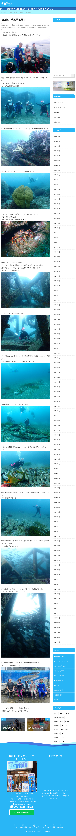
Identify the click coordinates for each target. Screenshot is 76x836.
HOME (4, 12)
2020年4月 (57, 502)
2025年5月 (57, 208)
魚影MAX (56, 112)
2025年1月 (57, 228)
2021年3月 (57, 449)
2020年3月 (57, 507)
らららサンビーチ (59, 737)
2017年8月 (57, 623)
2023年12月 (57, 290)
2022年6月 (57, 377)
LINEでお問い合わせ (22, 812)
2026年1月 (57, 170)
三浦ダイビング (16, 27)
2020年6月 (57, 493)
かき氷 (56, 729)
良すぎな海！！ (58, 122)
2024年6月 (57, 261)
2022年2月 (57, 396)
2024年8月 (57, 252)
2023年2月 (57, 338)
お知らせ (57, 725)
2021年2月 (57, 454)
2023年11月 (57, 295)
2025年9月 (57, 189)
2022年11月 (57, 353)
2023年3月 (57, 334)
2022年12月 (57, 348)
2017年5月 (57, 637)
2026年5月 (57, 151)
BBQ (56, 713)
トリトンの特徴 (59, 675)
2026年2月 (57, 165)
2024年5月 (57, 266)
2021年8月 (57, 425)
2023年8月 (57, 310)
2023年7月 (57, 314)
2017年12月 (57, 603)
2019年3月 (57, 565)
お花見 (65, 725)
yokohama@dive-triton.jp (22, 804)
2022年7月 (57, 372)
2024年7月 (57, 257)
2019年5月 (57, 555)
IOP (68, 713)
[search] (73, 76)
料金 (54, 827)
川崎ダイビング (36, 27)
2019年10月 (57, 531)
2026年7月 (57, 141)
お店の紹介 (60, 827)
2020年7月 (57, 488)
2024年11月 (57, 237)
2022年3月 (57, 391)
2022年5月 (57, 382)
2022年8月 (57, 367)
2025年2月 (57, 223)
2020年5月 (57, 497)
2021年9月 (57, 420)
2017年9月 (57, 618)
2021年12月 (57, 406)
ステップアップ (33, 827)
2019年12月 (57, 521)
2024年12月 (57, 232)
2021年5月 (57, 440)
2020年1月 (57, 517)
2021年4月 (57, 444)
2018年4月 (57, 598)
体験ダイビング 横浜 (26, 27)
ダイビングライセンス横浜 (35, 25)
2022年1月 (57, 401)
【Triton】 (38, 831)
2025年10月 (57, 184)
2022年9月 (57, 362)
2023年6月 (57, 319)
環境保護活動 (59, 690)
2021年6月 (57, 435)
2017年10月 (57, 613)
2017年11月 (57, 608)
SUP (68, 721)
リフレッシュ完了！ (59, 107)
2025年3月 (57, 218)
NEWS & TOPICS (13, 12)
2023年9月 (57, 305)
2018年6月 (57, 589)
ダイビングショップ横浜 (9, 25)
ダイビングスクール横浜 (21, 25)
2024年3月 (57, 276)
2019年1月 (57, 574)
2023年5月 (57, 324)
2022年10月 (57, 358)
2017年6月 (57, 632)
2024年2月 (57, 281)
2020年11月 (57, 468)
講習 (56, 700)
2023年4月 (57, 329)
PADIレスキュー (59, 721)
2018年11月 (57, 584)
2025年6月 (57, 204)
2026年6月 (57, 146)
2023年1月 (57, 343)
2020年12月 (57, 464)
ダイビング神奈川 (7, 27)
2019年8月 (57, 541)
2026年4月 (57, 155)
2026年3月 (57, 160)
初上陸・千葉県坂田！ (25, 12)
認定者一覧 (58, 695)
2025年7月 (57, 199)
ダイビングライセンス (61, 666)
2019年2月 (57, 570)
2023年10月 (57, 300)
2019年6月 (57, 550)
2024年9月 (57, 247)
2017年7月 (57, 627)
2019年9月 (57, 536)
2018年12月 (57, 579)
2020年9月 (57, 478)
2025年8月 (57, 194)
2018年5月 (57, 594)
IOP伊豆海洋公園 (59, 717)
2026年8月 (57, 136)
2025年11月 (57, 179)
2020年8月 (57, 483)
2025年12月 (57, 175)
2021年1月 (57, 459)
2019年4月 (57, 560)
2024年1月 (57, 285)
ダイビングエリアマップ (62, 661)
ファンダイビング (45, 827)
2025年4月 (57, 213)
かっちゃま (65, 729)
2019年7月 (57, 545)
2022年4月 (57, 387)
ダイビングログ (16, 24)
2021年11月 (57, 411)
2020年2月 (57, 512)
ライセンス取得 (23, 827)
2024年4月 (57, 271)
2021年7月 (57, 430)
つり (64, 733)
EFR (62, 713)
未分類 (57, 685)
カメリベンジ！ (58, 117)
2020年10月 (57, 473)
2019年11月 (57, 526)
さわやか (57, 733)
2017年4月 (57, 642)
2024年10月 (57, 242)
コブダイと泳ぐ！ (59, 103)
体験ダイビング (59, 680)
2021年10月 (57, 415)
